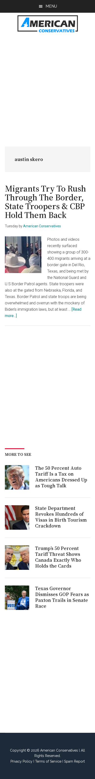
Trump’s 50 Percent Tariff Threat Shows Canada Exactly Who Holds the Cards (58, 557)
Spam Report (74, 761)
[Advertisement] (47, 87)
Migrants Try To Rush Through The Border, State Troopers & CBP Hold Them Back (45, 202)
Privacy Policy (21, 761)
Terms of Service (48, 761)
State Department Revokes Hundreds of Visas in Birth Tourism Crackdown (61, 517)
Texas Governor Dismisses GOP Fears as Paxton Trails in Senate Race (62, 597)
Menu (51, 6)
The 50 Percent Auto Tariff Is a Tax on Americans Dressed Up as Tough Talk (61, 477)
